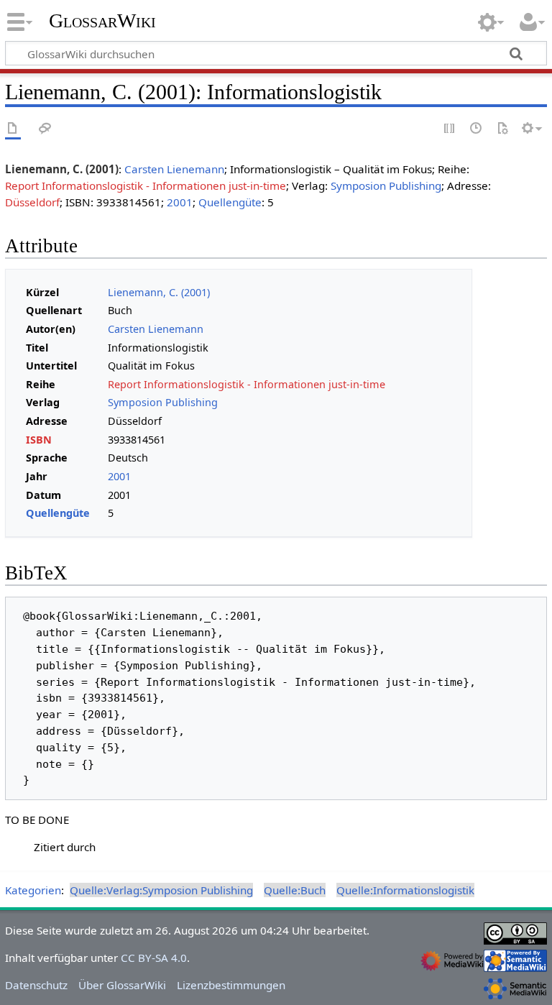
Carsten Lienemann (174, 169)
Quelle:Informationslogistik (405, 890)
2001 (180, 202)
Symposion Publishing (386, 185)
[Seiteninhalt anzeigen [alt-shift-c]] (13, 129)
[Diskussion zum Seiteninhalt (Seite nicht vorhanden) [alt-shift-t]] (45, 129)
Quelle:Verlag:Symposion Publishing (161, 890)
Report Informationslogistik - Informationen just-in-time (145, 185)
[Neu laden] (502, 129)
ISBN (39, 439)
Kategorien (33, 890)
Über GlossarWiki (122, 985)
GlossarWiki (102, 21)
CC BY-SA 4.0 (154, 957)
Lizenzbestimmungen (231, 985)
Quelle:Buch (295, 890)
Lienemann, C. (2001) (159, 292)
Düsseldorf (32, 202)
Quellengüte (230, 202)
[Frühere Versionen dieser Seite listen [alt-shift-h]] (476, 129)
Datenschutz (36, 985)
